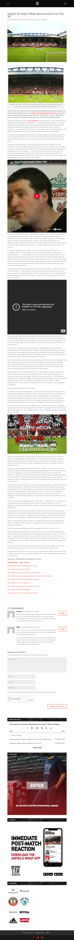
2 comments (43, 20)
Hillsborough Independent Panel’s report (44, 113)
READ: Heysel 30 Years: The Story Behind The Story (22, 593)
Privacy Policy (40, 933)
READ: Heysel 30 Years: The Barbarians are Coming (22, 566)
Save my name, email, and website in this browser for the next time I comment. (33, 692)
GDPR (48, 933)
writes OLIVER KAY (33, 121)
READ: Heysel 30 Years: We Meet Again (18, 590)
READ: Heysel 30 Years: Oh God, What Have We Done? (23, 579)
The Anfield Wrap (14, 20)
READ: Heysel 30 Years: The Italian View (19, 583)
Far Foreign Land (33, 261)
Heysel (36, 20)
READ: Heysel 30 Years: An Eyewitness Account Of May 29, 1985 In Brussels (29, 576)
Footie (32, 20)
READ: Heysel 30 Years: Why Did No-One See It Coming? (23, 573)
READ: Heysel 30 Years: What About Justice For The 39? (23, 586)
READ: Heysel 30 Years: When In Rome (18, 569)
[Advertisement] (28, 596)
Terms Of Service (27, 933)
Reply (62, 613)
